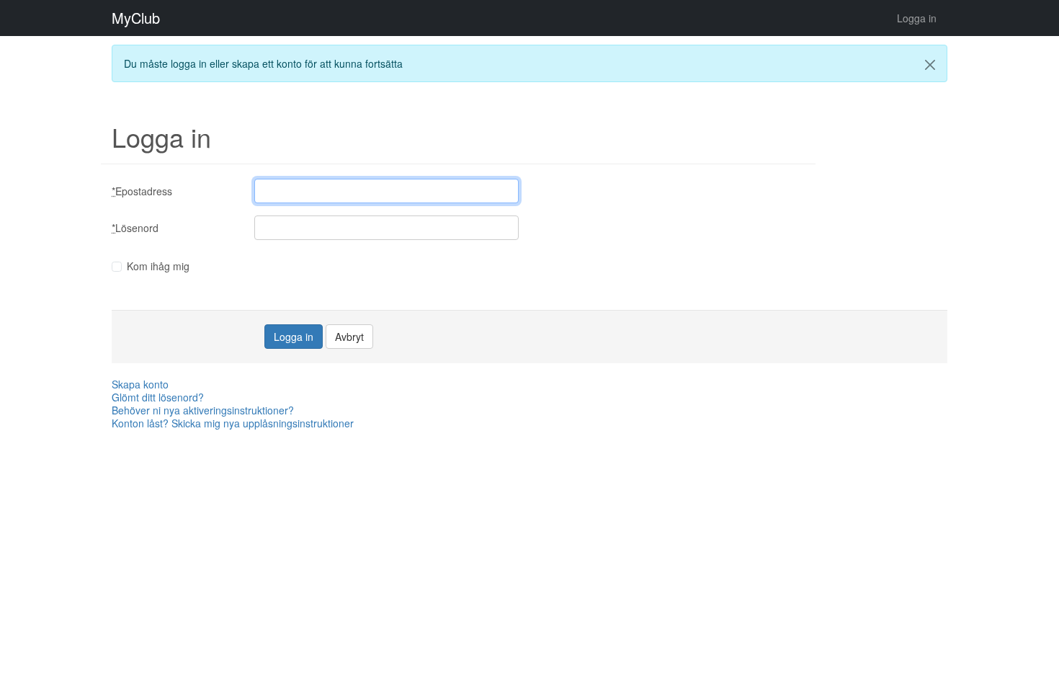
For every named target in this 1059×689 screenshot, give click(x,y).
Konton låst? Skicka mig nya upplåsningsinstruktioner (233, 423)
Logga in (917, 18)
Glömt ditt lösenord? (158, 397)
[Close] (930, 64)
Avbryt (349, 336)
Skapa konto (140, 384)
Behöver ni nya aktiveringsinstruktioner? (203, 410)
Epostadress (142, 191)
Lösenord (135, 228)
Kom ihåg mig (158, 265)
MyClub (136, 18)
